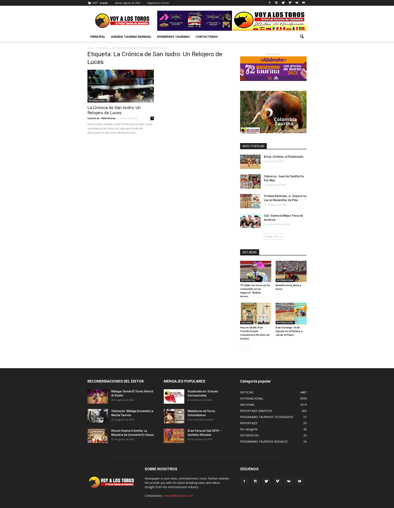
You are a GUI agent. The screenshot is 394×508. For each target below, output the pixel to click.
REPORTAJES (248, 423)
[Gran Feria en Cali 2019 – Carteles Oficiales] (174, 436)
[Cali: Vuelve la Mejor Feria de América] (250, 221)
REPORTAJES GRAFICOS (256, 411)
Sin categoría (248, 429)
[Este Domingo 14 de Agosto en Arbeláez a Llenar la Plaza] (291, 313)
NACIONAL (246, 322)
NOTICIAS (246, 392)
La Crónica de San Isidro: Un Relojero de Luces (114, 110)
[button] (302, 37)
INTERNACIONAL (97, 100)
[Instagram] (276, 3)
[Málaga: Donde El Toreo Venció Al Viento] (97, 396)
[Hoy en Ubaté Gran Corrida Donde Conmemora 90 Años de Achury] (255, 313)
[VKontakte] (297, 3)
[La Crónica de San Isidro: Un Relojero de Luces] (120, 86)
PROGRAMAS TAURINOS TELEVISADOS (266, 417)
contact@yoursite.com (178, 496)
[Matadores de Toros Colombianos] (174, 416)
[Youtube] (303, 3)
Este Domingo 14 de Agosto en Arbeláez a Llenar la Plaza (289, 331)
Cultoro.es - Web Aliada (101, 118)
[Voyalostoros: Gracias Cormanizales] (174, 396)
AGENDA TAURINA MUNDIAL (131, 37)
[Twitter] (283, 3)
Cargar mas (272, 236)
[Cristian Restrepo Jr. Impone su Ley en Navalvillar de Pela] (250, 201)
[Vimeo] (290, 3)
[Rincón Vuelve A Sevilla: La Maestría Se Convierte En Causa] (97, 436)
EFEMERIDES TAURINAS (173, 37)
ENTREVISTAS (248, 280)
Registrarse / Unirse (158, 2)
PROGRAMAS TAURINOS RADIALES (264, 441)
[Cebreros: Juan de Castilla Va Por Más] (250, 181)
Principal (97, 37)
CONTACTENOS (207, 37)
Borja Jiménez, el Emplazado (284, 156)
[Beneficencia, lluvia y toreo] (291, 271)
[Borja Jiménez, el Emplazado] (250, 162)
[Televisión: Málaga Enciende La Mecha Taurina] (97, 416)
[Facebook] (270, 3)
